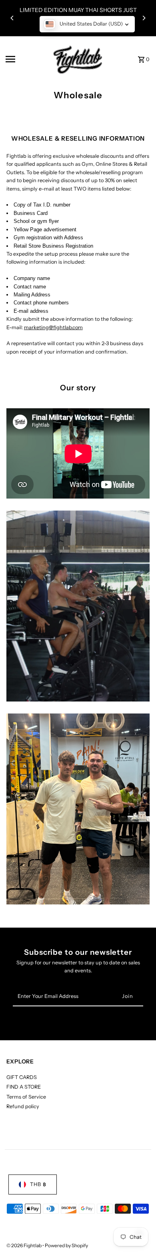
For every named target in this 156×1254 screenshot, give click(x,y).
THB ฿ (38, 1184)
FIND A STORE (23, 1087)
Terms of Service (26, 1097)
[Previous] (12, 18)
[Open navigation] (24, 59)
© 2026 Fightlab (24, 1245)
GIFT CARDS (21, 1077)
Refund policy (22, 1106)
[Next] (144, 18)
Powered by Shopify (66, 1245)
